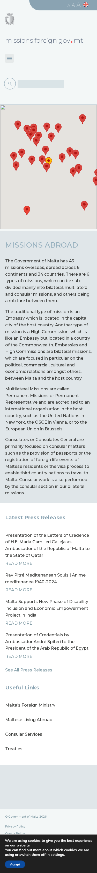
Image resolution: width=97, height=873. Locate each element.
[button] (9, 58)
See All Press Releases (28, 670)
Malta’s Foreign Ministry (30, 705)
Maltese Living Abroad (29, 719)
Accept (15, 864)
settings (57, 854)
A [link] (69, 5)
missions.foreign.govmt (44, 40)
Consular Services (23, 734)
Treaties (14, 748)
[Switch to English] (86, 5)
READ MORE (18, 563)
